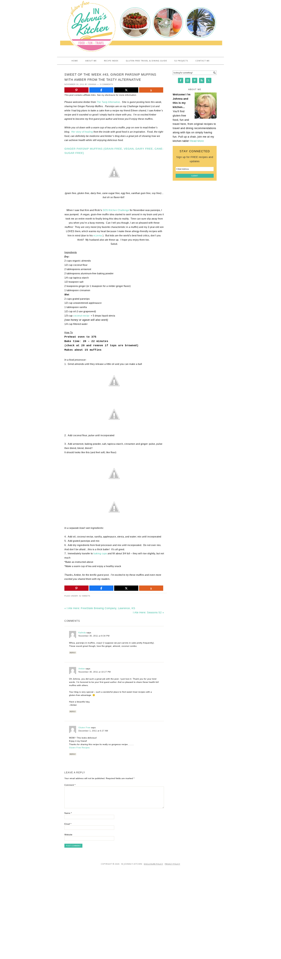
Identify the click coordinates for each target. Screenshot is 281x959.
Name (68, 813)
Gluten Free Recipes (79, 747)
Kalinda (82, 632)
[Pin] (76, 90)
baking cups (100, 553)
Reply (73, 652)
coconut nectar (81, 315)
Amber (81, 668)
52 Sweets (84, 596)
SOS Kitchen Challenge (116, 210)
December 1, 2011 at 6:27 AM (93, 731)
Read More (197, 140)
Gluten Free (84, 727)
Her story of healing (82, 132)
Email (67, 824)
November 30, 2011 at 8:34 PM (93, 636)
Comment (70, 785)
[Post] (126, 90)
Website (68, 834)
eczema (98, 235)
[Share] (101, 90)
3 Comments (106, 84)
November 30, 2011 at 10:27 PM (94, 672)
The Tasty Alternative (108, 102)
